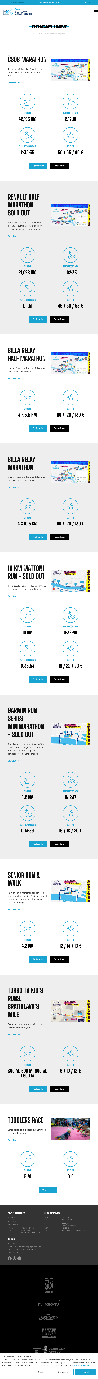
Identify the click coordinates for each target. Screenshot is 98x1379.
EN (89, 2)
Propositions (59, 166)
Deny (40, 1372)
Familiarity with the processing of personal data (24, 1246)
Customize (63, 1372)
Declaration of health (15, 1244)
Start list (12, 83)
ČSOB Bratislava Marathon (44, 34)
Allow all (85, 1372)
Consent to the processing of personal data (23, 1249)
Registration (38, 166)
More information (81, 1365)
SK (86, 2)
